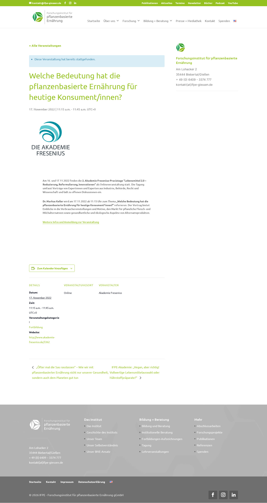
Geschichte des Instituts (102, 432)
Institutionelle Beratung (157, 432)
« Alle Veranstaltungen (45, 45)
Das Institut (94, 426)
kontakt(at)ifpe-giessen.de (46, 462)
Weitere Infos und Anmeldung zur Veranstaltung (71, 222)
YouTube (233, 3)
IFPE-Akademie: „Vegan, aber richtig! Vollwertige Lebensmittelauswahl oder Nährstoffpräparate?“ (134, 372)
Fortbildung (36, 327)
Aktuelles (166, 3)
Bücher (208, 3)
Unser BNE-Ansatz (98, 451)
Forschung (129, 21)
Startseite (93, 21)
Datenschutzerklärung (91, 481)
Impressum (67, 481)
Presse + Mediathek (188, 21)
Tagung (146, 445)
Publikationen (150, 3)
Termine (180, 3)
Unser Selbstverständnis (102, 445)
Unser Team (94, 439)
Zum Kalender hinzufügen (52, 268)
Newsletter (194, 3)
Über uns (109, 21)
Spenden (224, 21)
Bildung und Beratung (156, 426)
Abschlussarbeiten (209, 426)
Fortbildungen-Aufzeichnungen (162, 439)
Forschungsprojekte (210, 432)
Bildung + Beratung (155, 21)
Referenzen (204, 445)
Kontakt (210, 21)
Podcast (220, 3)
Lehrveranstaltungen (155, 451)
